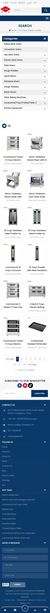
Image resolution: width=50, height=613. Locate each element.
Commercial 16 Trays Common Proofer (13, 269)
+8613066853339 (15, 436)
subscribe (40, 393)
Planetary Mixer (9, 523)
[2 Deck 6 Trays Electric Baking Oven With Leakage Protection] (37, 290)
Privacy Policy (8, 475)
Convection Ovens (12, 49)
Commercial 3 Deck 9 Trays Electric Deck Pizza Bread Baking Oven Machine (13, 342)
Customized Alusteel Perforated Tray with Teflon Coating (37, 342)
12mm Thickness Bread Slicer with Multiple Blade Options (13, 195)
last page (32, 364)
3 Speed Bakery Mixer (11, 528)
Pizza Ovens (9, 65)
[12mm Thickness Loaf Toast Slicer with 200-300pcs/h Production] (37, 180)
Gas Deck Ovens (11, 54)
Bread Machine (9, 519)
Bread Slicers (10, 92)
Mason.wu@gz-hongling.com (21, 424)
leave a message (25, 608)
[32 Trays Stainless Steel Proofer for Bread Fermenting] (13, 217)
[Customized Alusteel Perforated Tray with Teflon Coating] (37, 327)
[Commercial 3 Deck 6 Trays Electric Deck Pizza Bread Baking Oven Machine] (13, 143)
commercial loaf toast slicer (14, 504)
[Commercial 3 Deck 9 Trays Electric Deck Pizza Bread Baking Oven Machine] (13, 327)
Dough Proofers (11, 70)
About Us (6, 456)
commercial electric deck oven (16, 538)
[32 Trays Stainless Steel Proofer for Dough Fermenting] (37, 217)
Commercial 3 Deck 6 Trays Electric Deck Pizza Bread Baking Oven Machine (13, 158)
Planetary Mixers (12, 81)
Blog (4, 470)
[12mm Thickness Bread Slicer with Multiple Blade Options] (13, 180)
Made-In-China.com (37, 600)
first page (10, 359)
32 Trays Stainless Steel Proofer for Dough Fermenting (37, 232)
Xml (3, 485)
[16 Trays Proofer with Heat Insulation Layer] (37, 253)
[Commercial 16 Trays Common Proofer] (13, 253)
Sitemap (6, 480)
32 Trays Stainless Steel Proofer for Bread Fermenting (13, 232)
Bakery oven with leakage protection (18, 499)
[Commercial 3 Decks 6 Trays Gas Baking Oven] (13, 290)
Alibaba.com (22, 600)
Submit (17, 584)
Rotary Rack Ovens (13, 44)
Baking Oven (7, 509)
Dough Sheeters (11, 86)
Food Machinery (9, 514)
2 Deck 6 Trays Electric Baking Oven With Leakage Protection (37, 306)
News (4, 461)
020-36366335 (14, 430)
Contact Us (7, 466)
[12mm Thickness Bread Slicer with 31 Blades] (37, 143)
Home (13, 30)
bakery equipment (10, 495)
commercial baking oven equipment (18, 533)
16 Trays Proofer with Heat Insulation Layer (37, 269)
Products (6, 451)
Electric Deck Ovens (13, 60)
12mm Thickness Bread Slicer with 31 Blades (37, 158)
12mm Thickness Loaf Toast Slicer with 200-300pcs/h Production (37, 195)
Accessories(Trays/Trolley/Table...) (20, 102)
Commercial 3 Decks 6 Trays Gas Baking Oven (13, 306)
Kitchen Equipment (13, 108)
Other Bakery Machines (15, 97)
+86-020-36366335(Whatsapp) (22, 419)
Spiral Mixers (10, 76)
